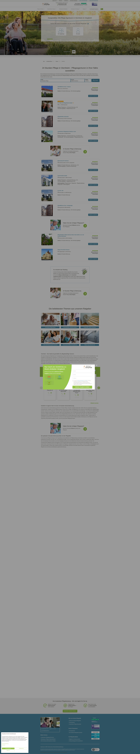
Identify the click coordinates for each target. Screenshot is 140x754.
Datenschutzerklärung (80, 380)
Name (74, 374)
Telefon (74, 378)
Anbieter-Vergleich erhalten (82, 387)
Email (74, 371)
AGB (86, 380)
